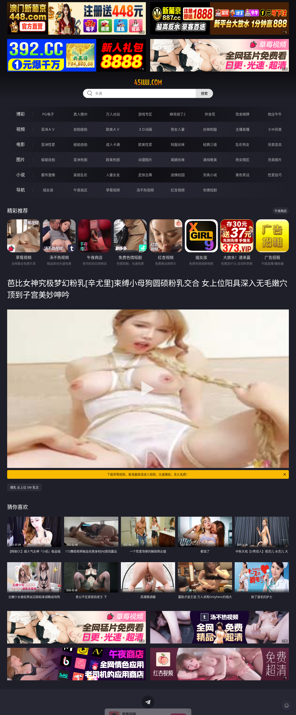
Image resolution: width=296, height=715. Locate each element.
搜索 (204, 93)
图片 (20, 160)
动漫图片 (145, 159)
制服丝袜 (178, 144)
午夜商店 (80, 190)
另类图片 (275, 159)
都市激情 (48, 175)
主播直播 (242, 129)
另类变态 (275, 144)
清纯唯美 (210, 159)
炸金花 (210, 114)
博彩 (20, 114)
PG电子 (48, 114)
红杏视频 (178, 190)
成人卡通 (113, 144)
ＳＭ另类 (275, 129)
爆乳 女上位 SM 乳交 (24, 487)
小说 (20, 175)
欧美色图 (113, 159)
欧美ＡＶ (113, 129)
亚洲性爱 (48, 144)
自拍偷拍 (80, 129)
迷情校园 (178, 175)
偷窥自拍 (48, 159)
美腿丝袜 (178, 159)
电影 (20, 144)
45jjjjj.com (148, 82)
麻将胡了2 (177, 114)
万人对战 (113, 114)
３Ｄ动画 (145, 129)
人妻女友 (113, 175)
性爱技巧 (275, 175)
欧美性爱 (145, 144)
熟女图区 (242, 159)
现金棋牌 (242, 114)
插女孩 (48, 190)
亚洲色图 (80, 159)
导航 (20, 190)
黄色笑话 (242, 175)
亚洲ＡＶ (48, 129)
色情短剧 (210, 190)
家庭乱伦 (80, 175)
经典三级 (210, 144)
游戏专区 (145, 114)
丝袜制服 (210, 129)
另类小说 (210, 175)
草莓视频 (113, 190)
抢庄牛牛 (275, 114)
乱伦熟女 (242, 144)
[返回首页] (286, 705)
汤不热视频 (145, 190)
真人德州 (80, 114)
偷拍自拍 (80, 144)
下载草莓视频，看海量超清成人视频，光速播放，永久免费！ (148, 474)
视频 (20, 129)
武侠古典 (145, 175)
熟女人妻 (178, 129)
